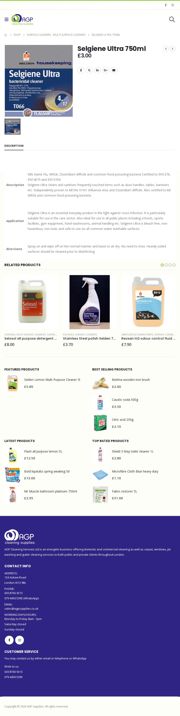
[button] (162, 265)
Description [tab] (13, 146)
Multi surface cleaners (31, 334)
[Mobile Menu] (7, 19)
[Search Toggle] (172, 19)
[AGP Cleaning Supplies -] (22, 19)
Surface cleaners (58, 334)
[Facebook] (166, 5)
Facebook (81, 70)
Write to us (11, 666)
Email (113, 70)
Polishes (68, 334)
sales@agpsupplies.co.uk (21, 608)
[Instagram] (172, 5)
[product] (31, 302)
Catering (9, 334)
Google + (105, 70)
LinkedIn (97, 70)
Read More (51, 282)
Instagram (19, 640)
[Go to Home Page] (5, 35)
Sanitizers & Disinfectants (137, 334)
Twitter (89, 70)
